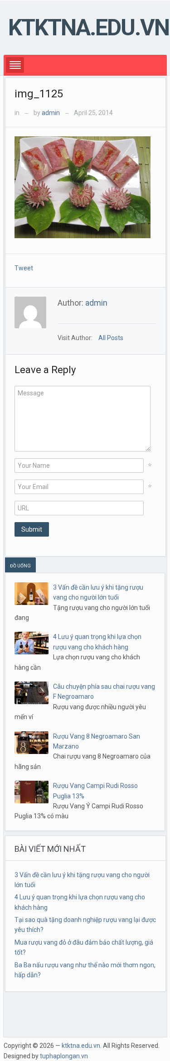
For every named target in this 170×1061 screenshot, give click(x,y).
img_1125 (39, 93)
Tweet (24, 268)
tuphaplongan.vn (64, 1056)
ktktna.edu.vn (88, 27)
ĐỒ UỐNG (20, 565)
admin (51, 112)
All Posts (110, 337)
